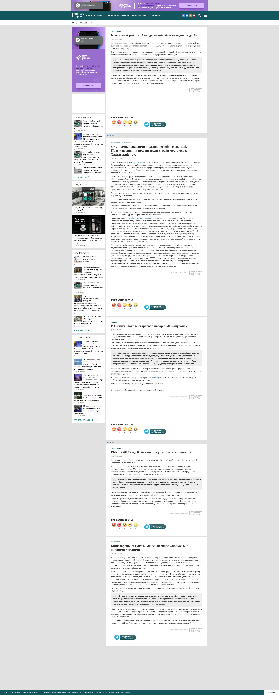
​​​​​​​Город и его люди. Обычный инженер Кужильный (88, 208)
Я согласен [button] (271, 692)
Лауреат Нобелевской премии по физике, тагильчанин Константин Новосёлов (88, 125)
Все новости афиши (84, 420)
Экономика (116, 31)
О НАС (146, 16)
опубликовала (138, 162)
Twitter (187, 15)
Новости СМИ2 (111, 136)
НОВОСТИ (90, 16)
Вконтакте (183, 15)
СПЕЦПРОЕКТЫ (112, 16)
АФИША (100, 16)
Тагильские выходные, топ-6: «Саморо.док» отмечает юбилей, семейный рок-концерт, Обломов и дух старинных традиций (87, 364)
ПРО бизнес (155, 16)
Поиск (199, 15)
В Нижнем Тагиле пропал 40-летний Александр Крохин (92, 259)
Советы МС (125, 16)
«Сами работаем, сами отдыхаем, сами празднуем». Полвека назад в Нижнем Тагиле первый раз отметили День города (87, 157)
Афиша (114, 322)
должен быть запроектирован (138, 218)
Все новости (80, 177)
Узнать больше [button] (125, 692)
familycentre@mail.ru (156, 377)
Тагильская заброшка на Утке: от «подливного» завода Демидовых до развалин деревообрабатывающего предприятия (88, 239)
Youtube (194, 15)
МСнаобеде (136, 16)
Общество (115, 143)
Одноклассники (190, 15)
